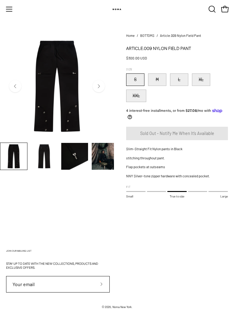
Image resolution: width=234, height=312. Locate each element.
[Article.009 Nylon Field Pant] (13, 156)
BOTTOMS (147, 35)
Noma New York (122, 307)
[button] (211, 9)
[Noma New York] (117, 9)
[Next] (99, 86)
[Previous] (15, 86)
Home (130, 35)
